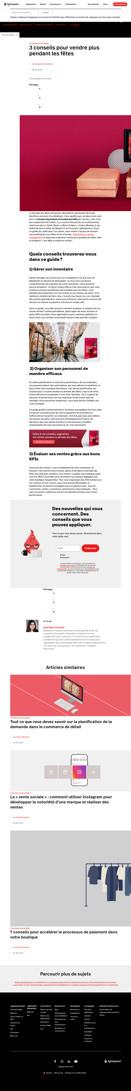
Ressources (60, 1006)
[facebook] (55, 1061)
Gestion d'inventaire (90, 982)
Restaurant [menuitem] (30, 4)
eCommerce (61, 24)
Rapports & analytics (71, 985)
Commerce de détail (44, 24)
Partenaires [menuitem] (70, 4)
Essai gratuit (120, 4)
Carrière (87, 1016)
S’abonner (90, 548)
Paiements (56, 985)
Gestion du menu (108, 982)
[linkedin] (69, 1061)
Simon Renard (22, 737)
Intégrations (75, 1013)
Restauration (26, 24)
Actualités (88, 1032)
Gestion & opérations (71, 982)
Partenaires (75, 1006)
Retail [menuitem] (42, 4)
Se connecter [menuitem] (93, 4)
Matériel (13, 1013)
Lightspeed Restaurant (32, 1007)
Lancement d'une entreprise (26, 985)
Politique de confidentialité (75, 1073)
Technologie (94, 985)
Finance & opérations (51, 982)
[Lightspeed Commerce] (11, 4)
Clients (87, 1019)
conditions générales (67, 565)
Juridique (87, 1035)
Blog (56, 1009)
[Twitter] (39, 98)
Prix (11, 1029)
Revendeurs (75, 1009)
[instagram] (62, 1061)
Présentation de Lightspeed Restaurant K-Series (109, 1012)
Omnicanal (14, 1032)
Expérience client (32, 982)
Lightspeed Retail (17, 1006)
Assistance (44, 1022)
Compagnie (74, 24)
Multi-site (14, 1036)
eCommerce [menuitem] (55, 4)
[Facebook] (39, 89)
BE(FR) (49, 1073)
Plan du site (58, 1073)
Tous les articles (10, 24)
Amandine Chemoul (44, 64)
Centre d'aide (45, 1025)
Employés (19, 982)
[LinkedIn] (39, 107)
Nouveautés (45, 985)
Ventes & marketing (109, 985)
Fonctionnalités (16, 1009)
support (84, 985)
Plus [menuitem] (105, 4)
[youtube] (76, 1061)
